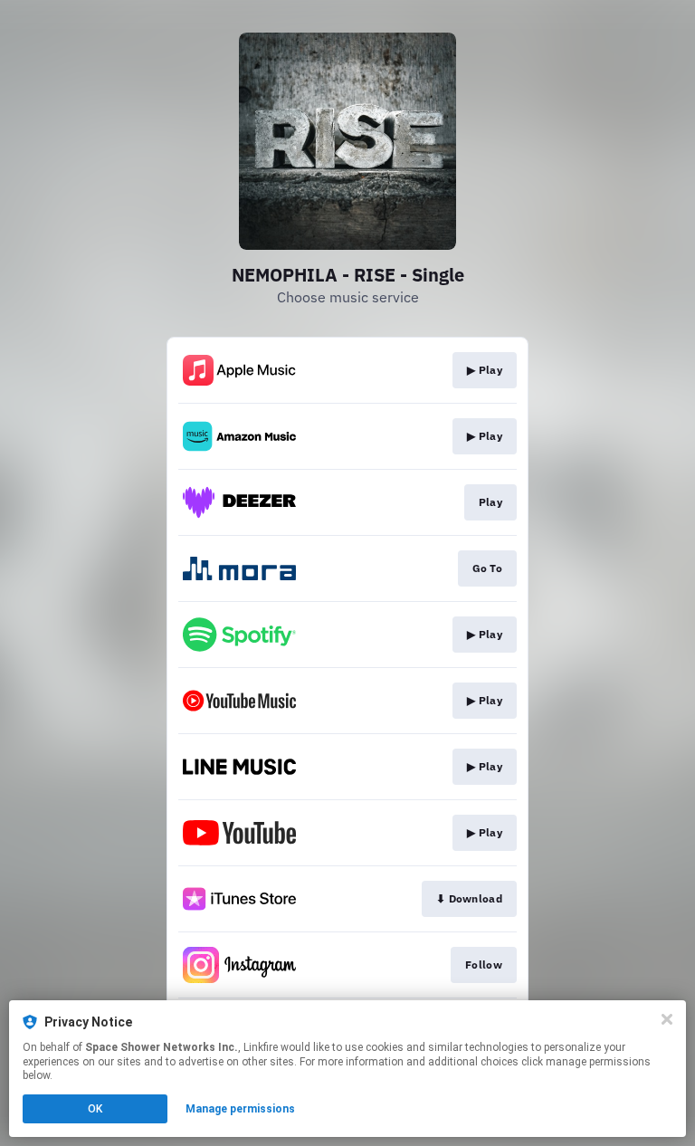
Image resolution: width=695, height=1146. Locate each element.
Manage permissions (240, 1109)
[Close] (666, 1019)
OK (95, 1109)
